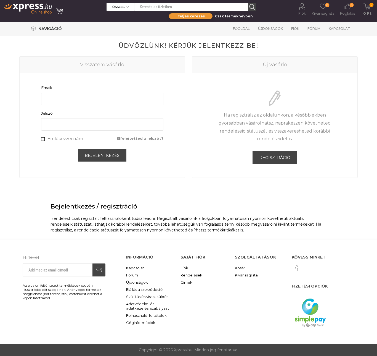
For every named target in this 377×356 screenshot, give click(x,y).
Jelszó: (47, 113)
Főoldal (241, 29)
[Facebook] (297, 268)
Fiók (302, 13)
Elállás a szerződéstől (144, 289)
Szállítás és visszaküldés (147, 296)
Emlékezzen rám (65, 138)
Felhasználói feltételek (146, 315)
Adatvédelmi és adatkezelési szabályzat (147, 306)
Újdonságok (270, 29)
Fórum (313, 29)
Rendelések (191, 275)
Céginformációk (140, 322)
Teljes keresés (191, 16)
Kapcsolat (339, 29)
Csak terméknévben (234, 16)
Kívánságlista (246, 275)
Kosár (240, 268)
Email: (46, 87)
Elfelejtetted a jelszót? (139, 138)
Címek (186, 282)
